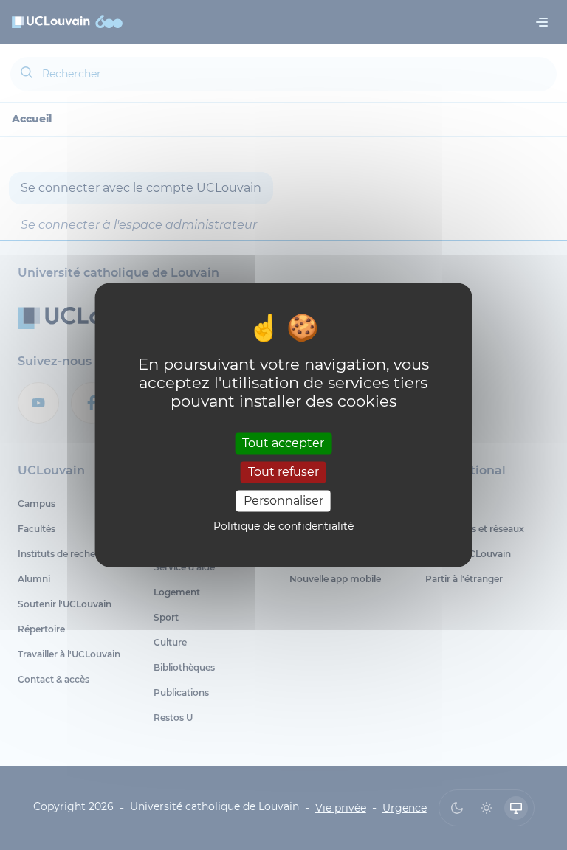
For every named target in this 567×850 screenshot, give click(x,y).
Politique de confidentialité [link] (283, 526)
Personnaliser (283, 501)
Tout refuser (283, 472)
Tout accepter (283, 443)
